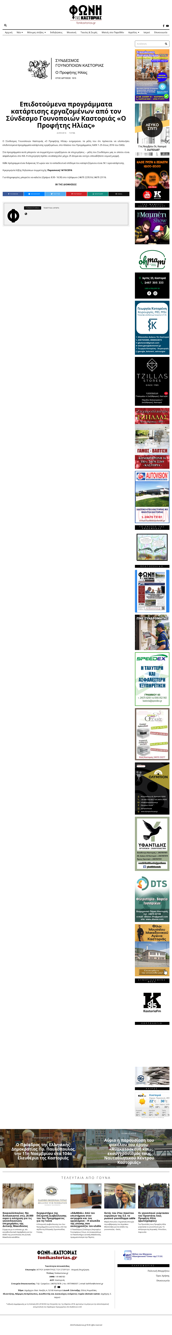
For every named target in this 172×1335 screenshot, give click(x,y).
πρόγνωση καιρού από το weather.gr (152, 1117)
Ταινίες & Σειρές (88, 32)
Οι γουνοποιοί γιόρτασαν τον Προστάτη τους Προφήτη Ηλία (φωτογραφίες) (153, 1216)
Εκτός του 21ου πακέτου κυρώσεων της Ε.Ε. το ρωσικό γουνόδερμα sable (119, 1215)
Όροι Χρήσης (162, 1275)
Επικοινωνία (160, 32)
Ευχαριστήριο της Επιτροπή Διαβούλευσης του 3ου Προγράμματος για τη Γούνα (52, 1216)
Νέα (19, 32)
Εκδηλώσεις (56, 32)
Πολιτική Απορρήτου (158, 1270)
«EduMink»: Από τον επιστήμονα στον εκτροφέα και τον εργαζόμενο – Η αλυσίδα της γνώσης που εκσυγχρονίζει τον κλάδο (85, 1219)
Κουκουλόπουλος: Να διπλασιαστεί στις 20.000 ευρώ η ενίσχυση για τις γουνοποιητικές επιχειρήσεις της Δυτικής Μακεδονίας (18, 1219)
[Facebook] (163, 25)
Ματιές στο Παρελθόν (113, 32)
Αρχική (8, 32)
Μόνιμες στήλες (35, 32)
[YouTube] (167, 25)
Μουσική (71, 32)
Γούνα (72, 133)
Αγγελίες (132, 32)
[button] (166, 44)
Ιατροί (147, 32)
